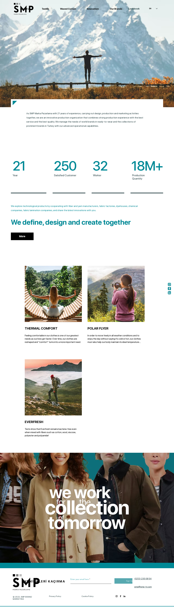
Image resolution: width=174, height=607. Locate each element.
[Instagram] (169, 284)
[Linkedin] (169, 293)
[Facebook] (169, 288)
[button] (64, 9)
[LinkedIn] (124, 596)
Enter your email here (79, 579)
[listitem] (55, 312)
